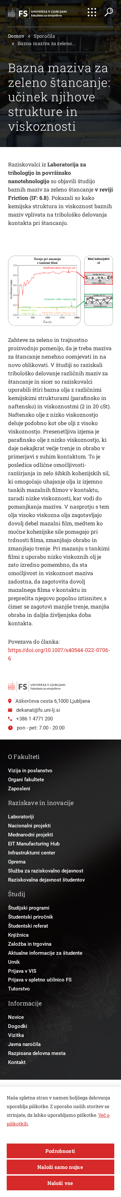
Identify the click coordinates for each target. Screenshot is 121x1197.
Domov (16, 36)
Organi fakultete (26, 780)
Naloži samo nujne (60, 1167)
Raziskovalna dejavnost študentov (46, 880)
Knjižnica (18, 935)
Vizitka (16, 1035)
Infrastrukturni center (31, 853)
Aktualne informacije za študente (45, 953)
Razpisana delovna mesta (37, 1053)
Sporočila (44, 36)
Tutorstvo (19, 989)
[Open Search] (108, 12)
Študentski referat (28, 926)
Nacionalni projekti (29, 826)
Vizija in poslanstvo (30, 771)
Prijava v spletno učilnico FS (40, 980)
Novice (16, 1017)
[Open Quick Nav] (92, 12)
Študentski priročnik (30, 917)
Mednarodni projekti (30, 835)
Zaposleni (19, 789)
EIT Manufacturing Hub (33, 844)
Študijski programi (28, 908)
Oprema (17, 862)
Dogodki (17, 1026)
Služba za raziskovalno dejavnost (45, 871)
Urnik (14, 962)
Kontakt (17, 1062)
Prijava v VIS (22, 971)
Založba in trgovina (29, 944)
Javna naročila (24, 1044)
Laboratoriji (21, 817)
